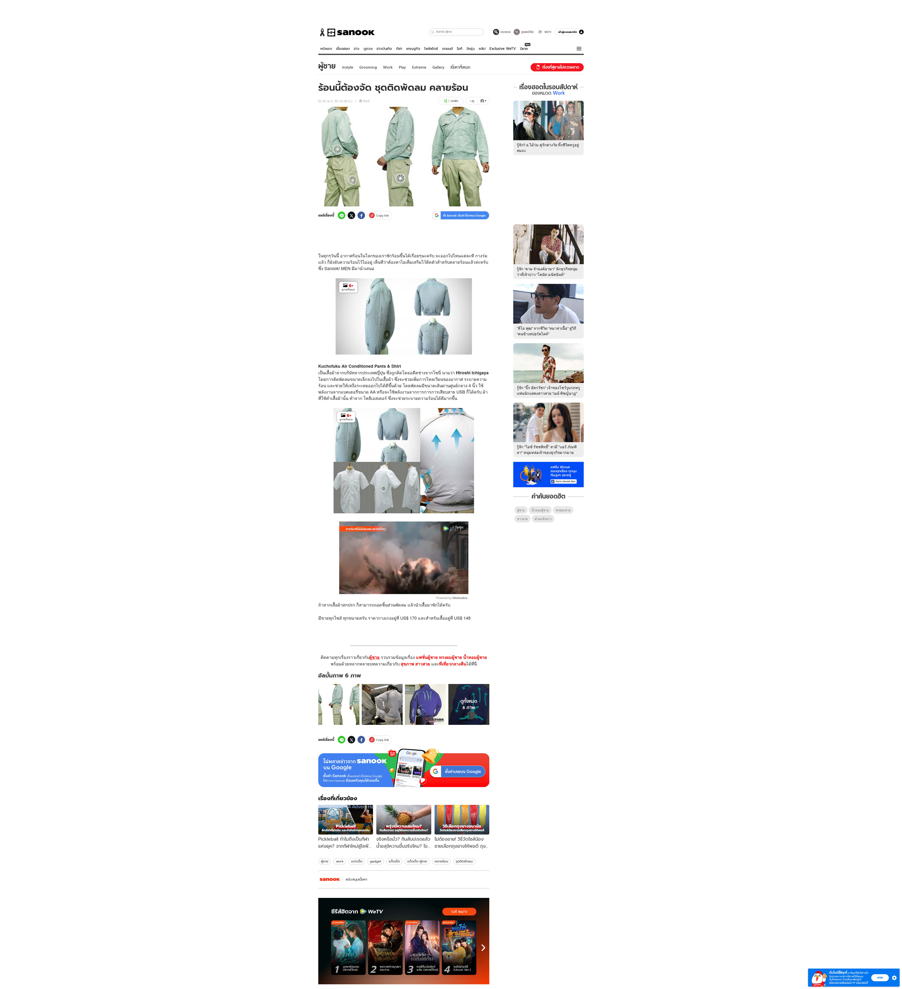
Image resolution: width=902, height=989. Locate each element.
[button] (433, 32)
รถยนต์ (447, 48)
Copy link (382, 215)
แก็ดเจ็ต (394, 861)
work (340, 861)
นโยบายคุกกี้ (862, 982)
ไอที (459, 48)
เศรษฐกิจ (413, 48)
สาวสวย (522, 519)
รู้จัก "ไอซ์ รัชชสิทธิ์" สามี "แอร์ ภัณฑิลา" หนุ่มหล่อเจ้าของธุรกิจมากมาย (547, 449)
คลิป (482, 48)
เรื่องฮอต (343, 48)
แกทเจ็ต (356, 861)
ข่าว (356, 48)
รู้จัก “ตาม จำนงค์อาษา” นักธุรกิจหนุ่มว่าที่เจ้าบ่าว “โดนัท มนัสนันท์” (547, 271)
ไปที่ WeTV (459, 911)
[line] (341, 215)
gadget (375, 861)
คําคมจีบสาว (543, 519)
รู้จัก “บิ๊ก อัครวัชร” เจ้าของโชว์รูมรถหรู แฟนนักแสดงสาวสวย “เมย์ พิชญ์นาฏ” (548, 390)
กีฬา (399, 48)
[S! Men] (329, 879)
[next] (483, 947)
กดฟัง (454, 101)
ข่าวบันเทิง (384, 48)
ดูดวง (368, 48)
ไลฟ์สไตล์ (431, 48)
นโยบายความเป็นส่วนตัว (840, 982)
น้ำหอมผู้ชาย (540, 510)
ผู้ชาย (324, 861)
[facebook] (361, 215)
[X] (351, 215)
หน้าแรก (326, 48)
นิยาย (524, 48)
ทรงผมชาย (563, 510)
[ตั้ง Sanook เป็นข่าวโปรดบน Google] (403, 768)
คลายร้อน (441, 861)
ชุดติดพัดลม (464, 861)
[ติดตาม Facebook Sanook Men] (548, 474)
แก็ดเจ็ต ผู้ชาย (417, 861)
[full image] (338, 704)
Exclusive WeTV (503, 48)
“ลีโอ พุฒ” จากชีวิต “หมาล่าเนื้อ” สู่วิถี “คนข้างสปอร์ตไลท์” (546, 330)
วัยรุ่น (470, 48)
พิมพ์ (366, 101)
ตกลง (880, 977)
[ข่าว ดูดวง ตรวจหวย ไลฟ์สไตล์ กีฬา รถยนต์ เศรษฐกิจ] (346, 32)
